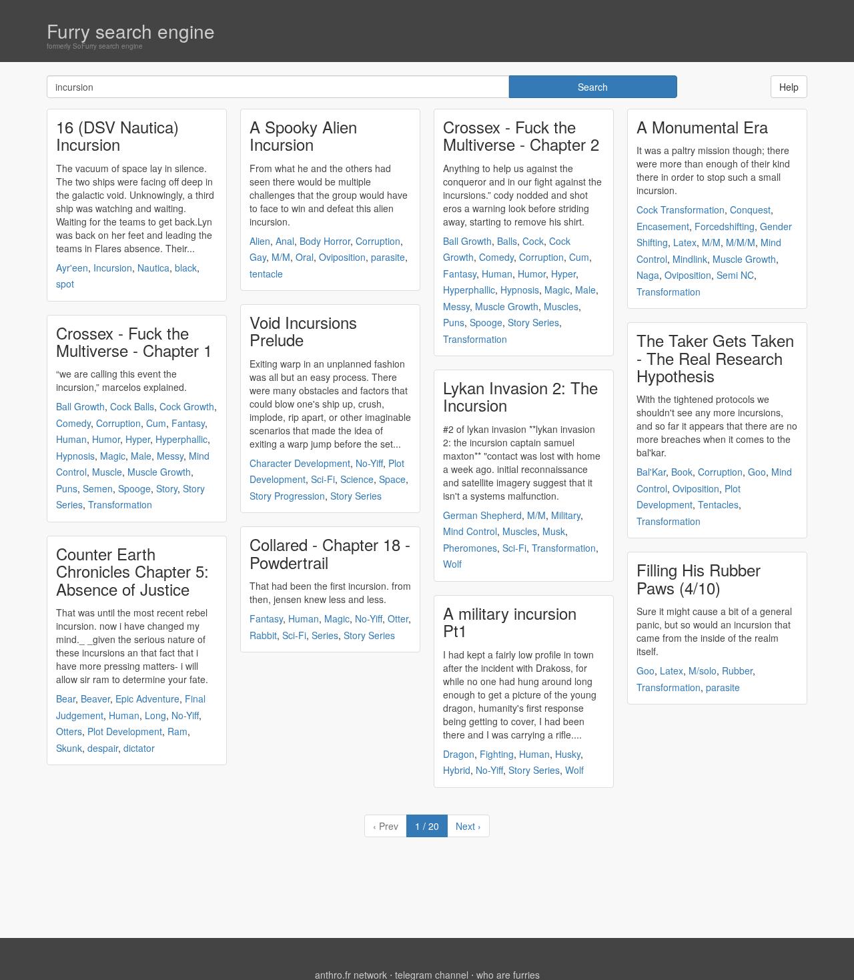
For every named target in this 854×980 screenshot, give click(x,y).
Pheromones (470, 547)
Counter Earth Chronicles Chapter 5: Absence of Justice (132, 571)
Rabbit (263, 635)
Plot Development (124, 731)
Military (565, 515)
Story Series (356, 495)
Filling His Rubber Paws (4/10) (698, 578)
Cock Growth (186, 406)
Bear (65, 698)
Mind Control (470, 531)
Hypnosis (75, 455)
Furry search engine (131, 30)
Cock (533, 241)
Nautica (153, 267)
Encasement (662, 226)
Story (166, 488)
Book (682, 471)
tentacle (266, 273)
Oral (305, 257)
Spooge (134, 488)
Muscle (107, 471)
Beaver (95, 698)
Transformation (120, 504)
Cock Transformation (680, 209)
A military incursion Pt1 (509, 621)
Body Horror (325, 241)
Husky (567, 754)
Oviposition (342, 257)
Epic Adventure (147, 698)
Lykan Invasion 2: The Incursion (520, 396)
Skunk (69, 748)
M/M (281, 257)
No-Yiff (185, 715)
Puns (66, 488)
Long (155, 715)
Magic (112, 455)
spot (65, 283)
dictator (139, 748)
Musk (553, 531)
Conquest (750, 209)
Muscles (561, 306)
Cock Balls (132, 406)
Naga (647, 275)
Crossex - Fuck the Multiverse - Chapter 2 (521, 135)
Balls (507, 241)
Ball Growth (80, 406)
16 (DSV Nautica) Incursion (117, 135)
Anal (285, 241)
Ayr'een (72, 267)
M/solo (703, 670)
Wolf (452, 563)
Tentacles (718, 504)
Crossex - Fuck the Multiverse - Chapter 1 (134, 341)
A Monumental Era (702, 126)
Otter (398, 618)
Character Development (300, 463)
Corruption (118, 423)
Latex (685, 242)
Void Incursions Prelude (303, 330)
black (186, 267)
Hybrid (456, 770)
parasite (388, 257)
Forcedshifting (725, 226)
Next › (468, 826)
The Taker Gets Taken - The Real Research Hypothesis (715, 357)
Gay (258, 257)
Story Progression (287, 495)
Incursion (112, 267)
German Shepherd (482, 515)
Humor (106, 439)
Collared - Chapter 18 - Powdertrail (330, 552)
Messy (170, 455)
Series (325, 635)
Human (71, 439)
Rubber (737, 670)
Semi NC (735, 275)
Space (392, 479)
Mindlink (690, 259)
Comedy (73, 423)
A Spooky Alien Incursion (303, 135)
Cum (156, 423)
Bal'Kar (651, 471)
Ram (177, 731)
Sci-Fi (323, 479)
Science (357, 479)
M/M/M (740, 242)
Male (141, 455)
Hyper (137, 439)
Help (789, 86)
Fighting (497, 754)
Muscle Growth (159, 471)
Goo (757, 471)
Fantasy (188, 423)
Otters (69, 731)
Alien (260, 241)
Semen (98, 488)
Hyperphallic (181, 439)
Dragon (458, 754)
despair (102, 748)
